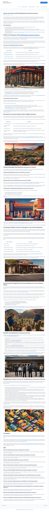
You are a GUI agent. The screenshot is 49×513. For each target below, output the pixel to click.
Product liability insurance (8, 93)
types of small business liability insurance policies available (17, 89)
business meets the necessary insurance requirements (17, 222)
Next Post (45, 505)
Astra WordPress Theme (29, 509)
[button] (43, 2)
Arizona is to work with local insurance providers (28, 182)
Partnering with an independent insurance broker (26, 440)
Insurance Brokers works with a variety (24, 290)
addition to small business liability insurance (10, 100)
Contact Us (45, 6)
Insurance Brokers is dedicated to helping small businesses (16, 306)
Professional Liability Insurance (8, 54)
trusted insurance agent (40, 95)
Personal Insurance (24, 6)
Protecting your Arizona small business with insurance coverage (12, 435)
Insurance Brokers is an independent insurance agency (15, 489)
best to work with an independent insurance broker (30, 136)
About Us (37, 6)
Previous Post (4, 505)
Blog (41, 6)
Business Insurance (31, 6)
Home (19, 6)
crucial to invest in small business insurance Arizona (28, 352)
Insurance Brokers (10, 185)
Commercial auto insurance (9, 108)
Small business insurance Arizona (30, 35)
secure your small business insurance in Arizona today (30, 444)
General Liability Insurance (8, 52)
